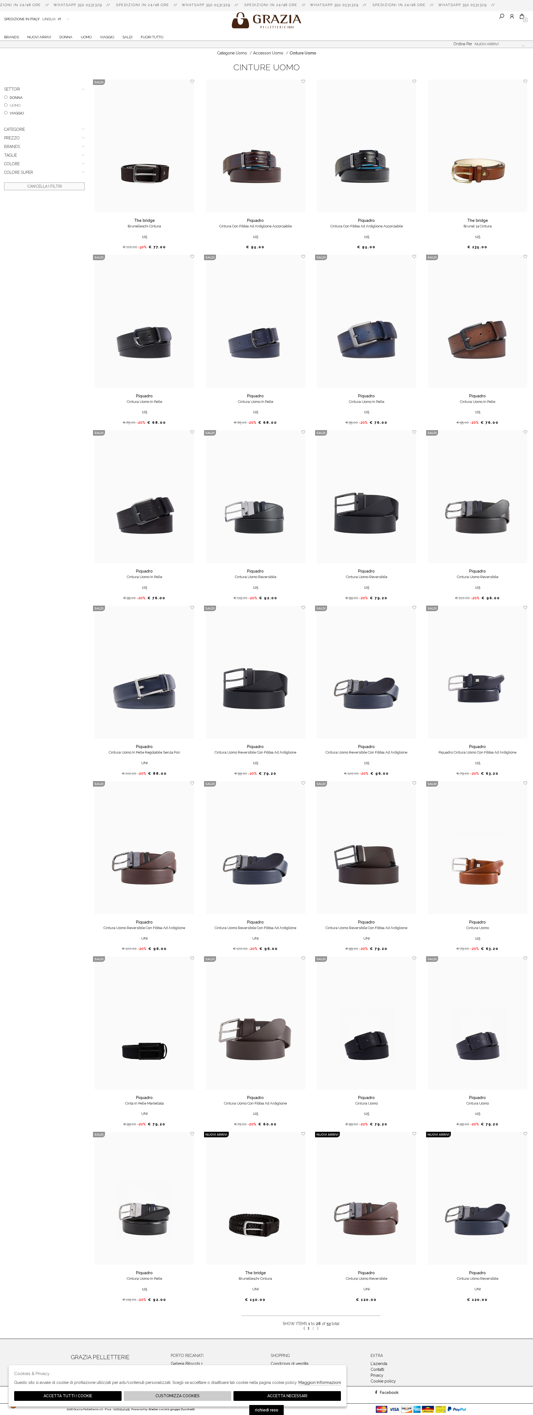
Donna (65, 37)
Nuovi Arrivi (39, 37)
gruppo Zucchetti (182, 1409)
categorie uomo (232, 53)
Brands (11, 37)
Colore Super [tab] (18, 172)
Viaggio (107, 37)
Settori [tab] (12, 89)
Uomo (86, 37)
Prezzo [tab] (12, 138)
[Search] (502, 16)
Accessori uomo (268, 53)
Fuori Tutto (152, 37)
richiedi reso (266, 1410)
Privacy (377, 1375)
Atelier (153, 1409)
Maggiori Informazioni (319, 1382)
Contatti (377, 1369)
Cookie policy (383, 1381)
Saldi (127, 37)
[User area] (512, 16)
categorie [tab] (14, 129)
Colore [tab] (12, 164)
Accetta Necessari (287, 1396)
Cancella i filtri (44, 186)
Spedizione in (22, 19)
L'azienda (379, 1363)
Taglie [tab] (10, 155)
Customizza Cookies (177, 1396)
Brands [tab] (12, 146)
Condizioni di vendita (289, 1363)
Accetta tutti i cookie (68, 1396)
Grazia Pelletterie (266, 20)
